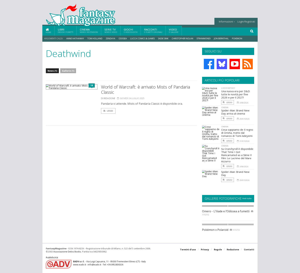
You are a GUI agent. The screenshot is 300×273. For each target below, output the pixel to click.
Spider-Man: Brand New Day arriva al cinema (235, 112)
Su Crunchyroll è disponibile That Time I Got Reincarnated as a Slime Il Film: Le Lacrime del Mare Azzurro (237, 155)
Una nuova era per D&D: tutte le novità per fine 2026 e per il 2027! (235, 94)
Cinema (89, 30)
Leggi (110, 110)
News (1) (52, 70)
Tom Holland (94, 38)
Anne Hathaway (75, 38)
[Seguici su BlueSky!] (222, 64)
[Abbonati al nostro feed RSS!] (247, 64)
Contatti (249, 249)
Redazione (233, 249)
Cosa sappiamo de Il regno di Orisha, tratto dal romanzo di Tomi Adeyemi (237, 133)
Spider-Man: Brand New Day (235, 173)
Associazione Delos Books (67, 251)
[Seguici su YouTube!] (235, 64)
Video (173, 30)
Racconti (153, 30)
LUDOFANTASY (228, 88)
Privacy (205, 249)
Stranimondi (204, 38)
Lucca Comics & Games (142, 38)
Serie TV (111, 30)
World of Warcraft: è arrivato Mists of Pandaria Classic (145, 89)
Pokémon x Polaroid (215, 230)
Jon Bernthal (221, 38)
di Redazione (108, 98)
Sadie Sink (163, 38)
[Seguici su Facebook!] (209, 64)
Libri (65, 30)
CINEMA (224, 107)
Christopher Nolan (182, 38)
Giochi (131, 30)
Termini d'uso (188, 249)
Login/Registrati (246, 21)
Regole (218, 249)
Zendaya (110, 38)
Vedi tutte (247, 198)
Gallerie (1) (68, 70)
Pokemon (237, 38)
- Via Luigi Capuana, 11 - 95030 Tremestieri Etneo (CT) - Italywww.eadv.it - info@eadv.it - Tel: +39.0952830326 (109, 263)
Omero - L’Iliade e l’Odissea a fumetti (225, 211)
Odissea (123, 38)
